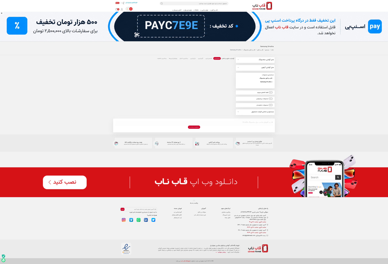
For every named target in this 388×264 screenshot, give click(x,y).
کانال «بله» (227, 218)
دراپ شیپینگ (226, 215)
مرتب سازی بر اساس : (227, 58)
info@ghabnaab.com (248, 235)
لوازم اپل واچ (188, 10)
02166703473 (131, 3)
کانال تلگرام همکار (177, 215)
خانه (272, 50)
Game (196, 10)
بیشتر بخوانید (221, 252)
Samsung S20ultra (266, 82)
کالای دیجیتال (177, 10)
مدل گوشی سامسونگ (266, 59)
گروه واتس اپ (178, 212)
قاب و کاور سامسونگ (249, 50)
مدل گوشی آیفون (267, 67)
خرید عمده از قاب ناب (200, 215)
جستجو (267, 50)
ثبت (122, 209)
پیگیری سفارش (226, 212)
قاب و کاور (214, 10)
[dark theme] (127, 9)
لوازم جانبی (204, 10)
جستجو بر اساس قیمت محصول (262, 111)
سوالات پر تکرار (202, 212)
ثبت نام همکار (178, 218)
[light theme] (130, 9)
